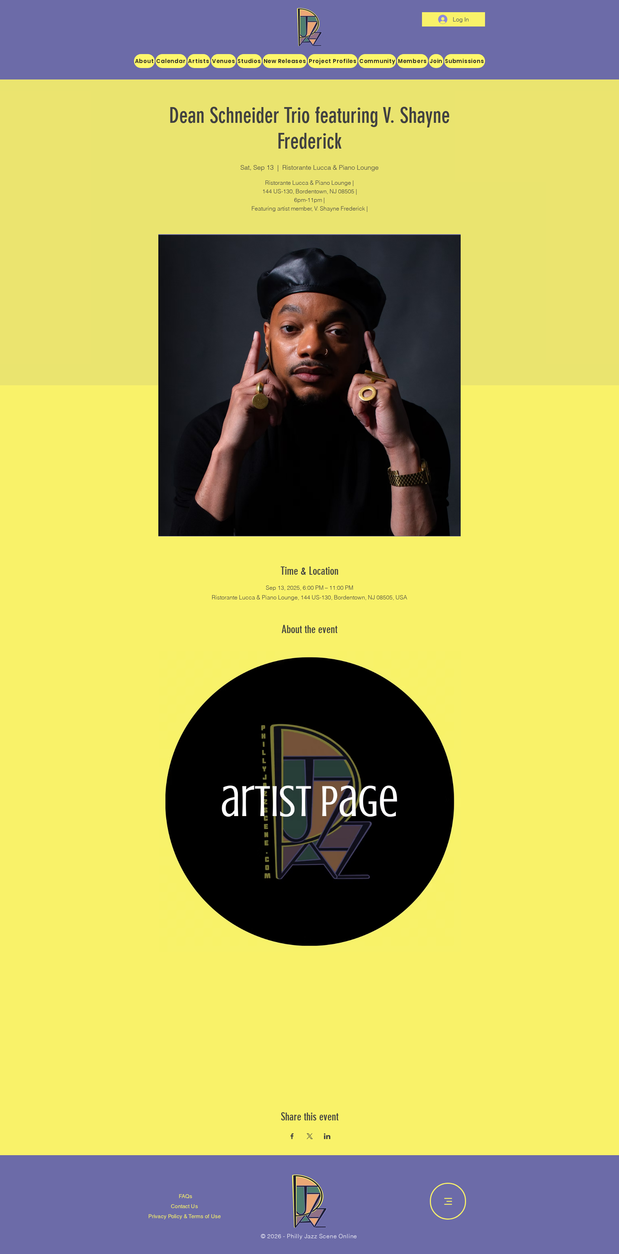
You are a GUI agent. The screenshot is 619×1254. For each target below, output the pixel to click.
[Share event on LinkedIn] (327, 1136)
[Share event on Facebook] (292, 1136)
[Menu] (448, 1201)
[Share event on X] (309, 1136)
